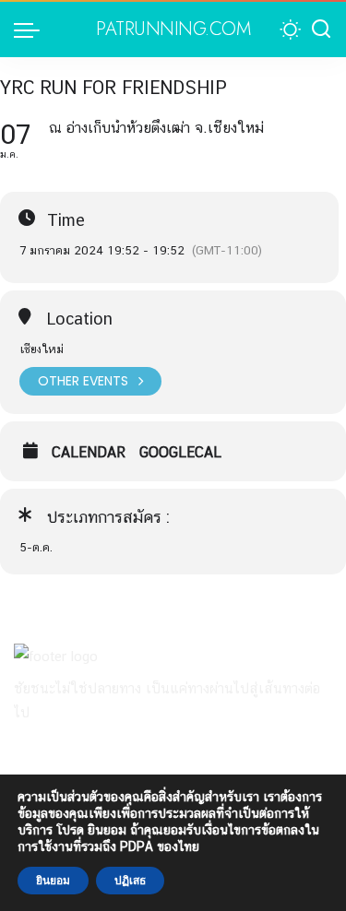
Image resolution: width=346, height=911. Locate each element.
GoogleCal (180, 452)
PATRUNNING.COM (173, 29)
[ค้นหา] (321, 29)
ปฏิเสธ (130, 880)
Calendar (88, 452)
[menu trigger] (31, 29)
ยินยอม (53, 880)
